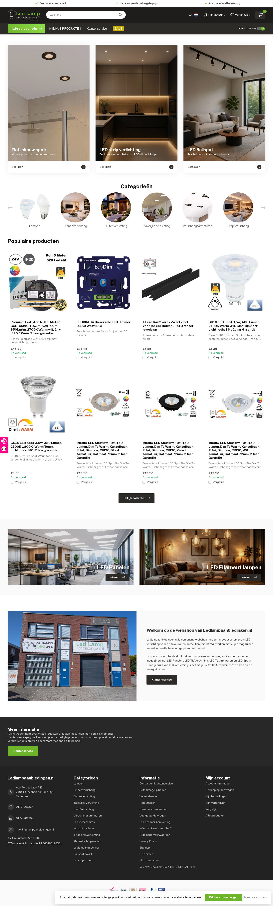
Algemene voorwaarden (154, 835)
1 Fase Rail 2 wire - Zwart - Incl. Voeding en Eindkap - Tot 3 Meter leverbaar (167, 325)
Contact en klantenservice (156, 783)
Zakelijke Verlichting (86, 803)
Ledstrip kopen (83, 860)
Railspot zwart (83, 854)
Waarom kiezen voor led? (155, 828)
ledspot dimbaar (84, 828)
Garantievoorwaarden (153, 809)
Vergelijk (20, 357)
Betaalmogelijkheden (152, 790)
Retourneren (147, 803)
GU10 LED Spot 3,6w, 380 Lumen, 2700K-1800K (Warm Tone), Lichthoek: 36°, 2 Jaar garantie (36, 446)
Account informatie (217, 783)
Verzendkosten (148, 796)
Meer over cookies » (255, 897)
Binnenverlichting (85, 790)
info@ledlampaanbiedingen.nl (35, 830)
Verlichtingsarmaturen (88, 816)
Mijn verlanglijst (215, 803)
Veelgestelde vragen (152, 816)
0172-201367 (24, 807)
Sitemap (144, 848)
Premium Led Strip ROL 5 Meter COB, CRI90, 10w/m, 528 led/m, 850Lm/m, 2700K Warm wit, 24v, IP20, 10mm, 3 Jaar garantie (36, 327)
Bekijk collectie (134, 498)
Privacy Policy (148, 841)
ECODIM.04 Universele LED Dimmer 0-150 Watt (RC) (104, 324)
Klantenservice (97, 28)
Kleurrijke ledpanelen (87, 841)
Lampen (79, 783)
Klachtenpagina (149, 860)
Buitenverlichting (84, 796)
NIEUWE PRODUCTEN (65, 28)
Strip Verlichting (84, 809)
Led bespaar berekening (154, 822)
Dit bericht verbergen (223, 897)
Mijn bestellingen (216, 796)
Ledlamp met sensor (86, 848)
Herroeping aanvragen (219, 790)
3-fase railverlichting (87, 835)
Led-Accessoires (84, 822)
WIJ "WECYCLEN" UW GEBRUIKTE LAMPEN (167, 867)
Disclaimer (146, 854)
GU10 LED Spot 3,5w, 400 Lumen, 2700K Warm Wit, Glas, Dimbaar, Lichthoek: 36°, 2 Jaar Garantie (234, 325)
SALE (118, 28)
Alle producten (214, 816)
